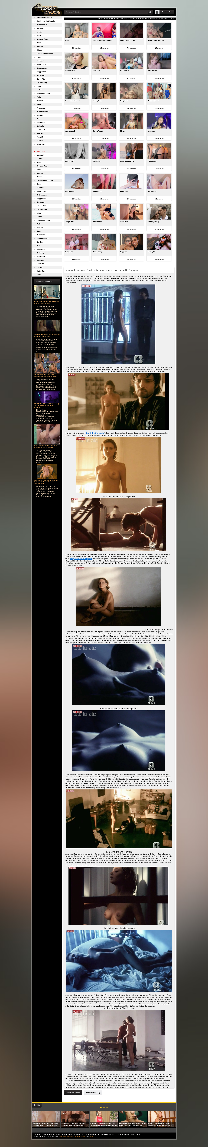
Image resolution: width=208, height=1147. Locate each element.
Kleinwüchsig (42, 83)
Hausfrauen (41, 75)
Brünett (39, 50)
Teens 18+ (40, 137)
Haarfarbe (131, 18)
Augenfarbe (123, 18)
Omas (39, 104)
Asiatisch (40, 32)
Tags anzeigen (169, 18)
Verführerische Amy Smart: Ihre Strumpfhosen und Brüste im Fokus (45, 375)
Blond (39, 43)
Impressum (70, 1136)
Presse (91, 1136)
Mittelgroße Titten (43, 93)
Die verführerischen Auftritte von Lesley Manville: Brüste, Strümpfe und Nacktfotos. (46, 405)
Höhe (147, 18)
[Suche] (150, 12)
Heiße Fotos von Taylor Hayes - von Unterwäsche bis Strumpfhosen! (45, 446)
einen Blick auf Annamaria (94, 433)
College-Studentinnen (45, 54)
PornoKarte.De (42, 25)
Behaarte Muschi (43, 39)
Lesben (39, 90)
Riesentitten (41, 122)
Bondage (40, 46)
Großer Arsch (42, 68)
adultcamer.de (47, 8)
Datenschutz (62, 1136)
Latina (39, 86)
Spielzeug (40, 133)
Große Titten (41, 64)
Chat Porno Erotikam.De (46, 21)
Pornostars (41, 108)
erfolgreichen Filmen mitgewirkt (81, 559)
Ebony (39, 57)
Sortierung (159, 18)
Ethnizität (112, 18)
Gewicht (152, 18)
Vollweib (40, 141)
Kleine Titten (41, 79)
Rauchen (40, 115)
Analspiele (40, 28)
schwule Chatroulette (44, 17)
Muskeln (40, 101)
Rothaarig (40, 126)
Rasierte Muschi (43, 112)
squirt (39, 148)
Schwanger (41, 130)
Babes (39, 35)
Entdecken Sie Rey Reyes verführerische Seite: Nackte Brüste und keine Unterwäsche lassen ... (46, 301)
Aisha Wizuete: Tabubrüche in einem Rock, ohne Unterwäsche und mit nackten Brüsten (46, 481)
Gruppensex (41, 72)
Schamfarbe (140, 18)
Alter (117, 18)
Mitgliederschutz (80, 1136)
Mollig (39, 97)
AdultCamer (41, 151)
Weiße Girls (41, 144)
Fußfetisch (40, 61)
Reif (38, 119)
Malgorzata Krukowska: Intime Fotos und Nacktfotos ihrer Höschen (47, 335)
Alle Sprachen (103, 18)
